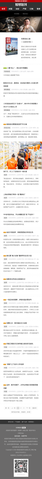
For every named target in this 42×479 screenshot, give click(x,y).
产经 (24, 9)
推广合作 (24, 422)
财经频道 (7, 89)
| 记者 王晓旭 (28, 198)
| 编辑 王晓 (35, 368)
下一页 (28, 408)
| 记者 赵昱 (22, 71)
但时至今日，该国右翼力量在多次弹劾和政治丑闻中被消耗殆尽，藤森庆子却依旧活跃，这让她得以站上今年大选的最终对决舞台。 (21, 289)
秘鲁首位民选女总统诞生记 (15, 279)
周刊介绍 (10, 422)
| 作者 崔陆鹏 (23, 89)
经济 (5, 175)
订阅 (31, 9)
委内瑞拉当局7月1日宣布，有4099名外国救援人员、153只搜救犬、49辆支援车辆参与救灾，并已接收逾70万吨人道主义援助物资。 (21, 333)
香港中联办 (32, 430)
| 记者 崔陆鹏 (28, 175)
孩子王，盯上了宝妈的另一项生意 (15, 171)
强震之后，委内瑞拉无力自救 (16, 323)
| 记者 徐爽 (27, 368)
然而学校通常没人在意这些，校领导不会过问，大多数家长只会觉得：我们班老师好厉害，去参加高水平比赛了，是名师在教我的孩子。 (21, 374)
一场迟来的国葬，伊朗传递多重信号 (19, 300)
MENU (25, 14)
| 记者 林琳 (32, 128)
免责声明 (24, 436)
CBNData (21, 433)
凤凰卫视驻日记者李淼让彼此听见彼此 (19, 344)
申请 (23, 427)
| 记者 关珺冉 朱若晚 (31, 326)
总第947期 (27, 42)
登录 (38, 9)
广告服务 (17, 422)
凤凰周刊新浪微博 (11, 430)
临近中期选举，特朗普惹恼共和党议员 (19, 232)
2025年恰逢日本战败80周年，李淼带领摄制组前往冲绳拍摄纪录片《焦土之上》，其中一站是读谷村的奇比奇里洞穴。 (21, 353)
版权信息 (17, 436)
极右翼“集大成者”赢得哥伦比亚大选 (19, 256)
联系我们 (31, 422)
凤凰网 (20, 430)
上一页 (13, 408)
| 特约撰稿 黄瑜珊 (30, 303)
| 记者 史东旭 (28, 391)
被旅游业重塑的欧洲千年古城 (16, 124)
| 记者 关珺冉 (28, 347)
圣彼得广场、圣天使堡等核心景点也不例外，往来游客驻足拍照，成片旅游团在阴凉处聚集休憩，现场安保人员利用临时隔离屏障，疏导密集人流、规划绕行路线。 (21, 134)
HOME (16, 14)
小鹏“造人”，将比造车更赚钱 (17, 68)
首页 (3, 9)
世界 (5, 236)
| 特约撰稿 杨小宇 (30, 259)
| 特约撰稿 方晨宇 (30, 236)
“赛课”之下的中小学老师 (15, 364)
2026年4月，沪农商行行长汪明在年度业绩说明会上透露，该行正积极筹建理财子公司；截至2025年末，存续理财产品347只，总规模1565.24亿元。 (21, 204)
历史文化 (7, 128)
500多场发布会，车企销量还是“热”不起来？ (18, 214)
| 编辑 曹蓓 (31, 89)
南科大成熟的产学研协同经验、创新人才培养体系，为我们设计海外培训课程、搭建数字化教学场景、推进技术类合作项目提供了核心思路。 (21, 398)
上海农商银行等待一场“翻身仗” (14, 194)
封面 (10, 9)
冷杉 (17, 9)
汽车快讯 (7, 71)
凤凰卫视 (25, 430)
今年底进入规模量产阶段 (11, 75)
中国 (5, 347)
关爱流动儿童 (25, 39)
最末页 (34, 408)
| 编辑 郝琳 (29, 71)
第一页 (7, 408)
